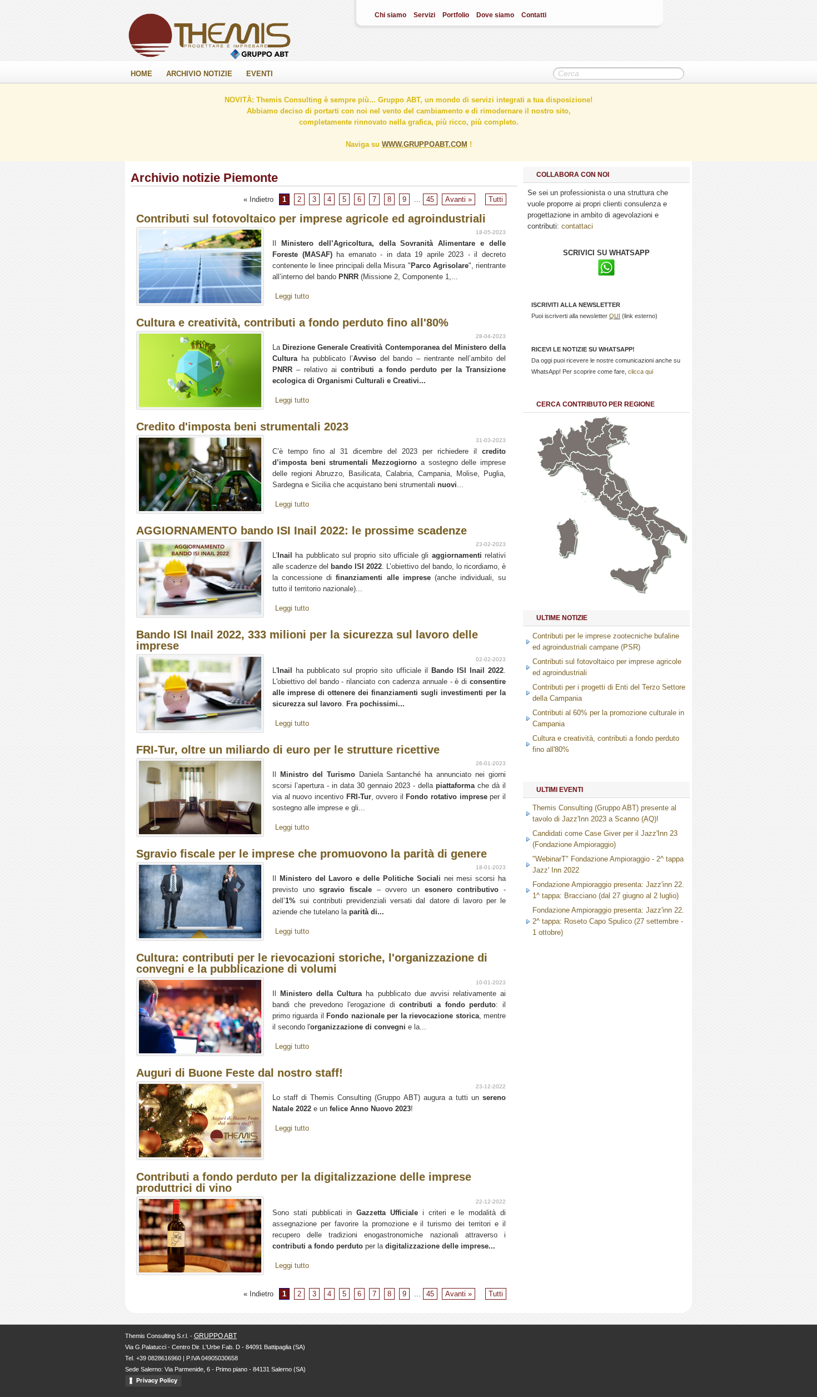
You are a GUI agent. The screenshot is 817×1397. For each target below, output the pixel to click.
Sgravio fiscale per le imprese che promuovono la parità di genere (311, 854)
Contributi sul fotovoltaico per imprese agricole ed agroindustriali (311, 218)
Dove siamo (495, 15)
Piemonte (553, 449)
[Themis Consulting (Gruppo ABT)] (209, 57)
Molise (636, 510)
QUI (614, 316)
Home (141, 74)
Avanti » (458, 199)
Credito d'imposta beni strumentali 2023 (242, 426)
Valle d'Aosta (546, 440)
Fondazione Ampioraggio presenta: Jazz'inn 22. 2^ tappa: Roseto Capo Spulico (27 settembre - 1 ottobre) (608, 921)
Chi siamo (390, 15)
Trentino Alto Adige (597, 429)
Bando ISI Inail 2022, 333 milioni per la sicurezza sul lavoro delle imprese (307, 640)
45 (430, 199)
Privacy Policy (156, 1380)
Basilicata (655, 530)
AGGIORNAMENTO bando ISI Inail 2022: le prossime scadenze (301, 530)
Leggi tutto (292, 296)
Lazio (613, 505)
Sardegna (566, 537)
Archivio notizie (199, 74)
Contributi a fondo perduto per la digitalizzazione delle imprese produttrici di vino (303, 1182)
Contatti (533, 15)
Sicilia (630, 579)
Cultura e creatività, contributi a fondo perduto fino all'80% (292, 322)
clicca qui (640, 371)
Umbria (611, 489)
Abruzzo (628, 501)
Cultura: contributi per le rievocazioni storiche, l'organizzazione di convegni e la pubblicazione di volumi (311, 963)
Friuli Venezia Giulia (619, 434)
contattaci (577, 226)
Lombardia (578, 441)
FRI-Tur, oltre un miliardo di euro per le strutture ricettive (288, 750)
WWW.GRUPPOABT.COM (424, 144)
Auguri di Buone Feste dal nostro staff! (239, 1073)
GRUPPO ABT (215, 1336)
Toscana (592, 482)
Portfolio (455, 15)
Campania (639, 526)
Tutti (496, 199)
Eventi (259, 74)
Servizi (424, 15)
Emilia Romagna (591, 464)
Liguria (564, 467)
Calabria (660, 554)
